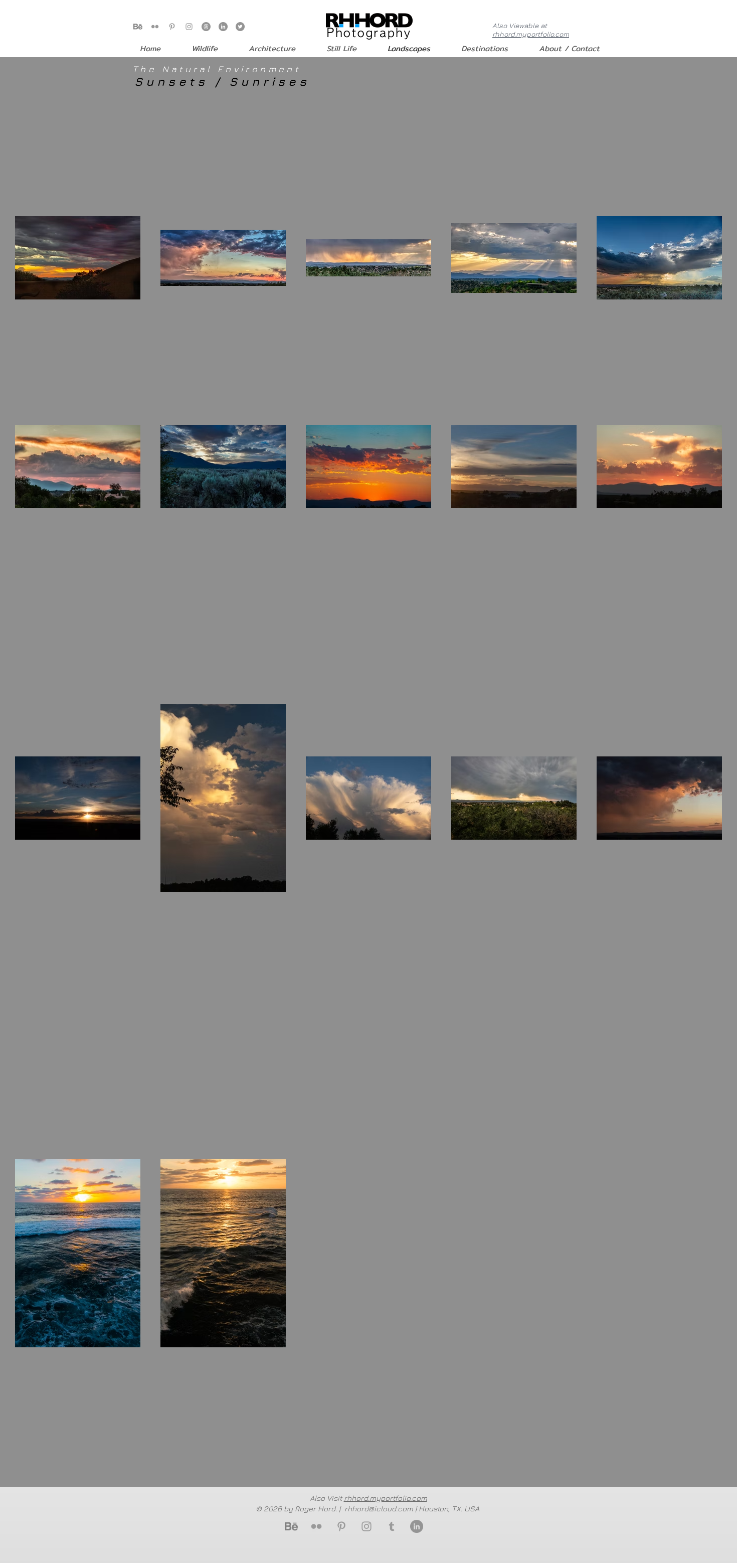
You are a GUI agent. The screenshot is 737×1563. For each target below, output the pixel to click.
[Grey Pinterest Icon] (171, 26)
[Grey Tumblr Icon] (391, 1526)
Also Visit (368, 1498)
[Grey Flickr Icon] (154, 26)
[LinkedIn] (223, 26)
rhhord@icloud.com (378, 1508)
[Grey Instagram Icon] (189, 26)
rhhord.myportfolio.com (530, 34)
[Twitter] (240, 26)
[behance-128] (137, 26)
